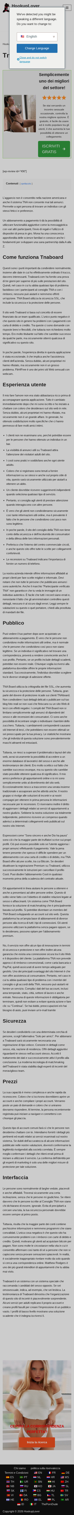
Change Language (37, 48)
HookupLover (32, 1511)
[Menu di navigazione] (67, 8)
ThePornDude (49, 1504)
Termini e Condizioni (16, 1472)
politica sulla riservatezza (45, 1468)
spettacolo (26, 183)
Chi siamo (20, 1468)
